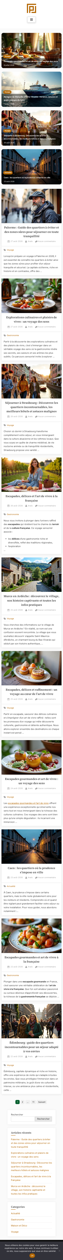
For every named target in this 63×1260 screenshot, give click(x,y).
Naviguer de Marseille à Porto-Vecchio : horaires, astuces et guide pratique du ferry (31, 98)
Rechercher (17, 1114)
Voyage (7, 56)
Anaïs (30, 241)
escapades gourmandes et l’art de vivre (28, 803)
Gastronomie (13, 335)
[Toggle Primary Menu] (31, 20)
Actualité (8, 173)
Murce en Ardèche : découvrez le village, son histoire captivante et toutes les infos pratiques (31, 600)
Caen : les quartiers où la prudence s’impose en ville (27, 177)
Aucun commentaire (47, 241)
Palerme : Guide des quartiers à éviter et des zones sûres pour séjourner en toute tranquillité (31, 232)
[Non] (59, 1250)
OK (32, 1255)
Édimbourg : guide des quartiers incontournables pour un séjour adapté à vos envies (31, 1047)
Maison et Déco (19, 1225)
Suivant (41, 1102)
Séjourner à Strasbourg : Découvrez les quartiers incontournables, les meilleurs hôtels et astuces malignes (30, 137)
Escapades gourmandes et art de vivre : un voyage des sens (31, 61)
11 (33, 1102)
